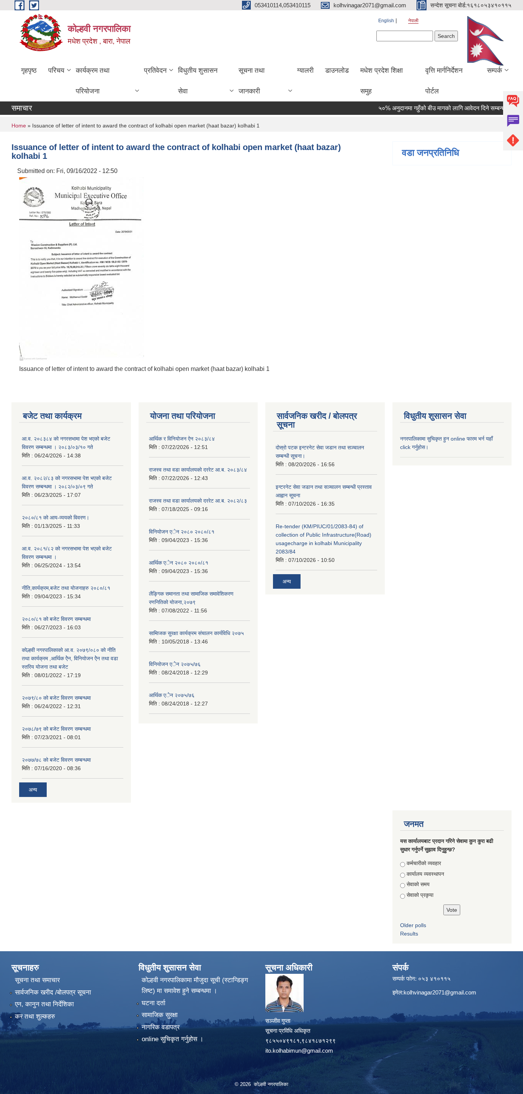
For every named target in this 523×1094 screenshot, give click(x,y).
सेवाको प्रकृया (420, 895)
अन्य (33, 790)
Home (18, 125)
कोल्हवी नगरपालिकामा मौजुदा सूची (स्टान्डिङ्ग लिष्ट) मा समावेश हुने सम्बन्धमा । (195, 985)
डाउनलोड (337, 70)
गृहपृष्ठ (29, 70)
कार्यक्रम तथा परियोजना (93, 81)
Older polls (413, 925)
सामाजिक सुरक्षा (160, 1015)
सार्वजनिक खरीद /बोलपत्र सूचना (53, 992)
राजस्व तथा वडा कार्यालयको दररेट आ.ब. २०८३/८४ (198, 470)
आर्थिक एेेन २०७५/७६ (171, 695)
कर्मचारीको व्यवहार (424, 863)
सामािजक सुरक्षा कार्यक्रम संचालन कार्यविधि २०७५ (196, 633)
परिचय (56, 70)
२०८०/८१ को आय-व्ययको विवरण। (55, 517)
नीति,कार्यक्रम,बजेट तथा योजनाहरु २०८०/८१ (66, 588)
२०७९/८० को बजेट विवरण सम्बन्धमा (56, 698)
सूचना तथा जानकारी (252, 81)
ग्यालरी (305, 70)
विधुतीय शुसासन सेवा (197, 81)
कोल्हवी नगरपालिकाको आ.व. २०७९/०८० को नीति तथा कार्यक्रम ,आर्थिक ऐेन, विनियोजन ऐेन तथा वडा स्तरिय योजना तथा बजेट (70, 658)
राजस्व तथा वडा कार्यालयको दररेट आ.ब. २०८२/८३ (198, 501)
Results (409, 934)
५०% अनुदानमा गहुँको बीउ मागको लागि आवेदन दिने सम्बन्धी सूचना (437, 108)
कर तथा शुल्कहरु (35, 1016)
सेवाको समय (418, 884)
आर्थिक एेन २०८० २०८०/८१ (178, 563)
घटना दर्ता (153, 1003)
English (386, 20)
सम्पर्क (494, 70)
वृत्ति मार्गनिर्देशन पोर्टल (444, 81)
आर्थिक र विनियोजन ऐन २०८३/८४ (182, 439)
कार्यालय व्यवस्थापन (425, 874)
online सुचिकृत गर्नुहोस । (172, 1039)
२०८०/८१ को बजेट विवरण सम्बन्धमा (56, 619)
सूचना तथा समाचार (37, 980)
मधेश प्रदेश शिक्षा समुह (381, 81)
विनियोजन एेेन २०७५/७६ (175, 664)
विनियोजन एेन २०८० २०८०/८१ (181, 532)
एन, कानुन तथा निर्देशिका (44, 1004)
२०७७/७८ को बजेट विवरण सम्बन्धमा (56, 760)
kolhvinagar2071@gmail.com (440, 992)
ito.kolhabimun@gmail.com (299, 1050)
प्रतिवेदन (155, 70)
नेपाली (413, 20)
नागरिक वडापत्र (161, 1027)
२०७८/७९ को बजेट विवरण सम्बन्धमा (56, 729)
